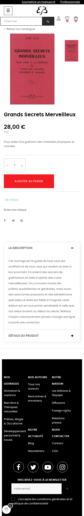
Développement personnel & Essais (15, 435)
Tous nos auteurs (34, 386)
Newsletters (36, 451)
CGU (55, 451)
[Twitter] (33, 467)
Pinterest (23, 220)
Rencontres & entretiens (37, 398)
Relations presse (58, 420)
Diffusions (58, 403)
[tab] (42, 248)
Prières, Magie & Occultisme (13, 421)
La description (20, 248)
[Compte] (58, 18)
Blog (31, 443)
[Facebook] (18, 467)
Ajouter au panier (29, 181)
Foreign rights (61, 410)
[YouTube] (48, 467)
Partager (7, 220)
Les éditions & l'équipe (61, 393)
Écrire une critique (15, 210)
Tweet (15, 220)
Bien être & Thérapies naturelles (11, 407)
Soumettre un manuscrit (38, 2)
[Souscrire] (67, 488)
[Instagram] (62, 467)
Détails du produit (23, 335)
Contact (57, 443)
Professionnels (70, 2)
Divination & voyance (12, 393)
